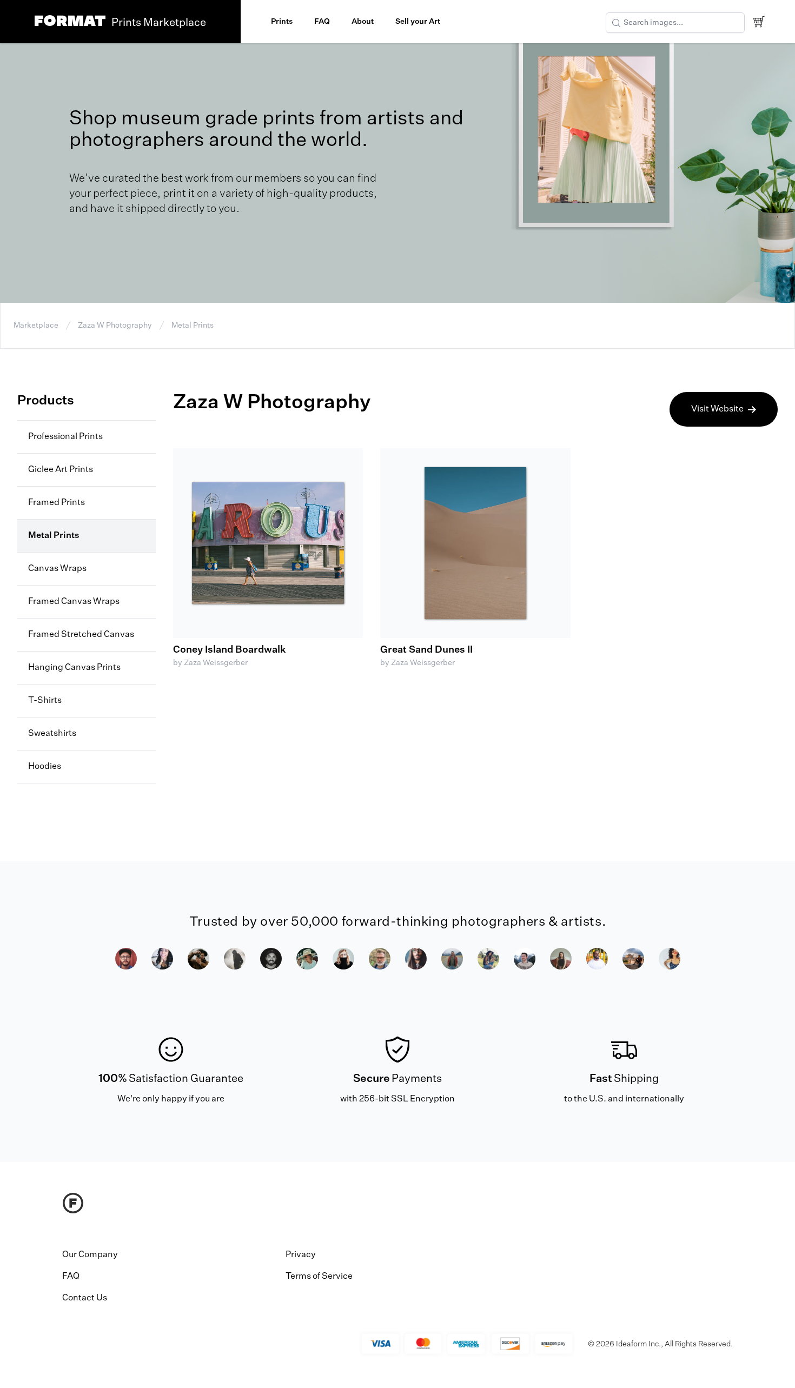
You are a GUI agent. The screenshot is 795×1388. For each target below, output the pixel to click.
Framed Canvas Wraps (74, 601)
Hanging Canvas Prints (74, 667)
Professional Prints (65, 437)
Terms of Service (319, 1276)
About (363, 21)
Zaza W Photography (115, 325)
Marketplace (36, 325)
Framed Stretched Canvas (81, 634)
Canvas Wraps (57, 569)
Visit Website (717, 409)
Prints (282, 21)
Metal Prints (192, 325)
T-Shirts (45, 700)
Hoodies (44, 766)
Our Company (90, 1255)
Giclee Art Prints (60, 470)
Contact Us (84, 1298)
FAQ (322, 21)
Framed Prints (56, 503)
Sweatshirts (52, 733)
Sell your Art (417, 21)
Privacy (301, 1255)
